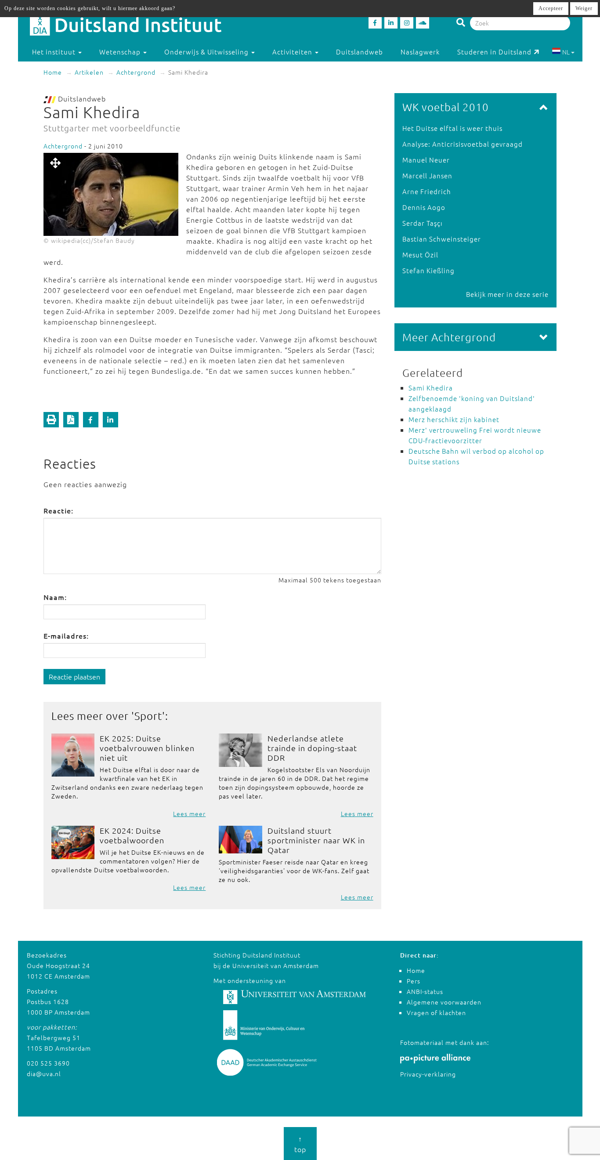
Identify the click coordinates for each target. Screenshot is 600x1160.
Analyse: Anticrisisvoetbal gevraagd (462, 143)
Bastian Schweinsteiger (441, 238)
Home (52, 72)
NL (566, 51)
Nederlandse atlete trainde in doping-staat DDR (312, 747)
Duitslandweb (359, 51)
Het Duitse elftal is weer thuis (452, 128)
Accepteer (551, 8)
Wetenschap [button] (120, 51)
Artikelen (89, 72)
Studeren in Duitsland (494, 51)
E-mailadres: (66, 635)
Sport (148, 715)
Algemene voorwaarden (444, 1001)
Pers (413, 980)
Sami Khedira (430, 387)
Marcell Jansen (427, 175)
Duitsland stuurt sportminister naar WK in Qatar (316, 840)
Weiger (584, 8)
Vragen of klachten (436, 1012)
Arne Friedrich (426, 191)
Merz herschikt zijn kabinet (453, 419)
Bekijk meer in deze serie (507, 294)
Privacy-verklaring (428, 1074)
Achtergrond (135, 72)
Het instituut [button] (54, 51)
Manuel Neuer (426, 159)
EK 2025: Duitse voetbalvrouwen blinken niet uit (147, 747)
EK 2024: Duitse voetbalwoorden (132, 835)
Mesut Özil (420, 254)
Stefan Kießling (428, 270)
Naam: (55, 597)
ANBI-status (425, 991)
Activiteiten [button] (293, 51)
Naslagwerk (420, 51)
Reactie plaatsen (74, 676)
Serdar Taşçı (422, 223)
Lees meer (189, 813)
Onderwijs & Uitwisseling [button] (207, 51)
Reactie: (58, 510)
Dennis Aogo (423, 207)
